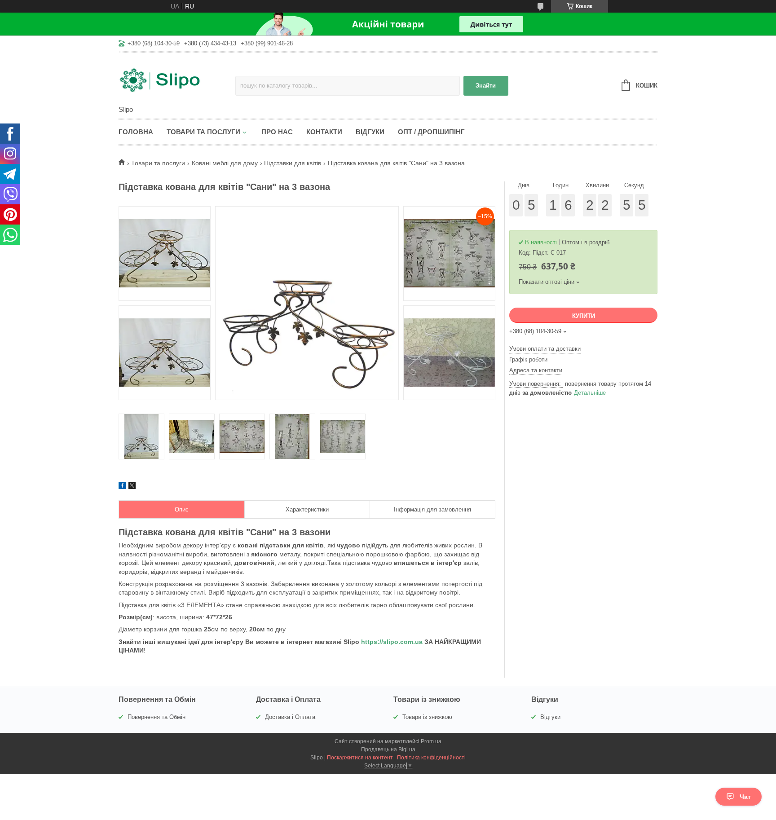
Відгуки (370, 131)
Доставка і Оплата (290, 717)
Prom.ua (431, 741)
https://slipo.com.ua (392, 641)
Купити (583, 316)
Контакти (324, 131)
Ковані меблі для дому (225, 163)
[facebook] (122, 486)
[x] (132, 486)
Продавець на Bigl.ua (388, 749)
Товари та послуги (203, 131)
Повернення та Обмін (156, 717)
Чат (745, 796)
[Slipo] (177, 79)
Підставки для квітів (292, 163)
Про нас (277, 131)
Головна (136, 131)
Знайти (486, 85)
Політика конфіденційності (431, 757)
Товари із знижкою (427, 717)
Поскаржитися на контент (360, 757)
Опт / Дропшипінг (431, 131)
